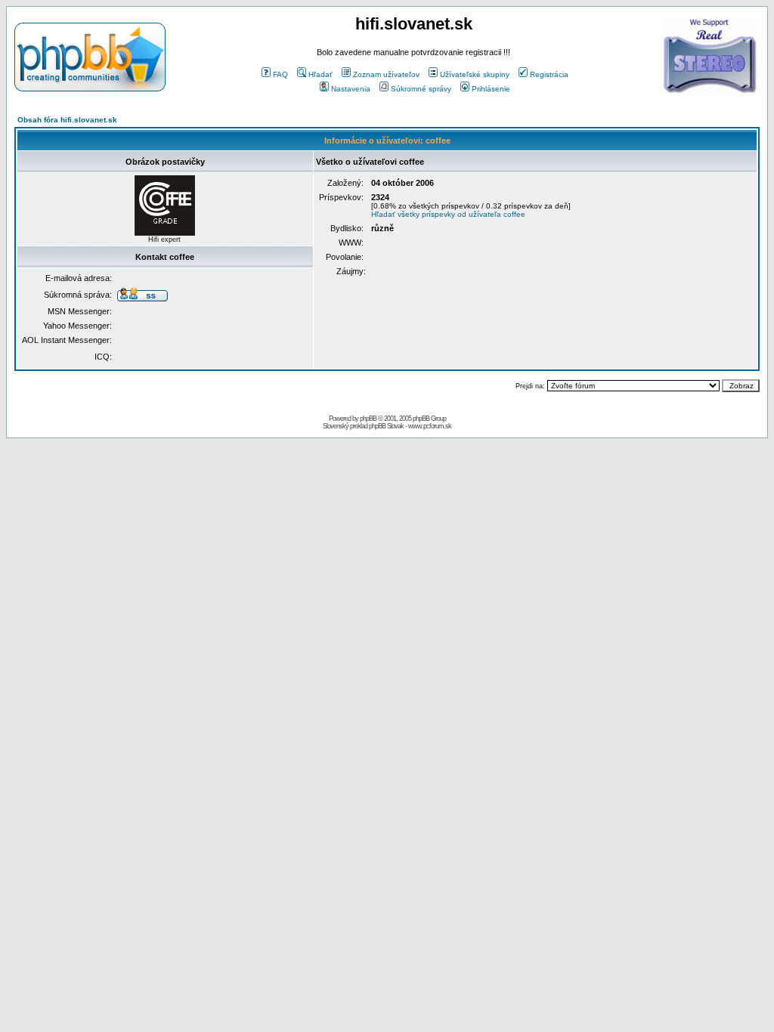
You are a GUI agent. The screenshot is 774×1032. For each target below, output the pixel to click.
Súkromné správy (421, 89)
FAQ (280, 74)
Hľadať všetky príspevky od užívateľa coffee (448, 214)
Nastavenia (350, 89)
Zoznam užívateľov (386, 74)
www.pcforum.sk (429, 426)
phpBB (368, 418)
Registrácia (549, 74)
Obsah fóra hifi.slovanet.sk (67, 120)
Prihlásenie (491, 89)
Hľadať (320, 74)
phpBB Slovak (386, 426)
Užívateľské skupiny (474, 74)
